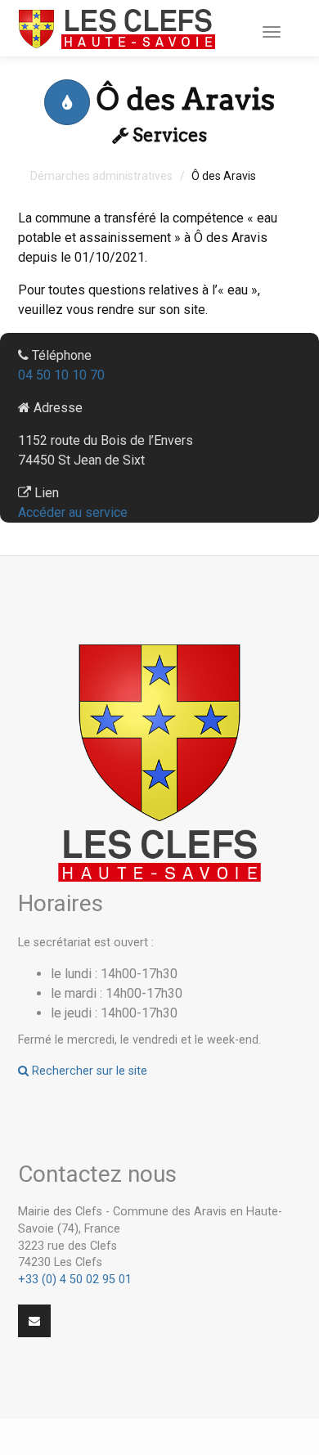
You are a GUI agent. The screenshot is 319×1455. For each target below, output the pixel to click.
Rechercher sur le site (88, 1071)
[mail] (34, 1321)
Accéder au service (73, 512)
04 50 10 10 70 (61, 375)
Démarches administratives (101, 175)
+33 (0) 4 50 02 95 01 (75, 1280)
